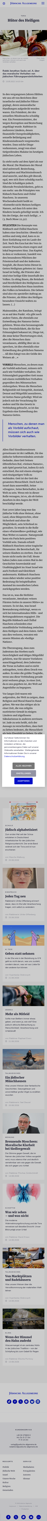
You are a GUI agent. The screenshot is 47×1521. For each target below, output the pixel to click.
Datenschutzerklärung (14, 756)
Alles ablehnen (23, 766)
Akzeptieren (23, 781)
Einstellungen (23, 773)
